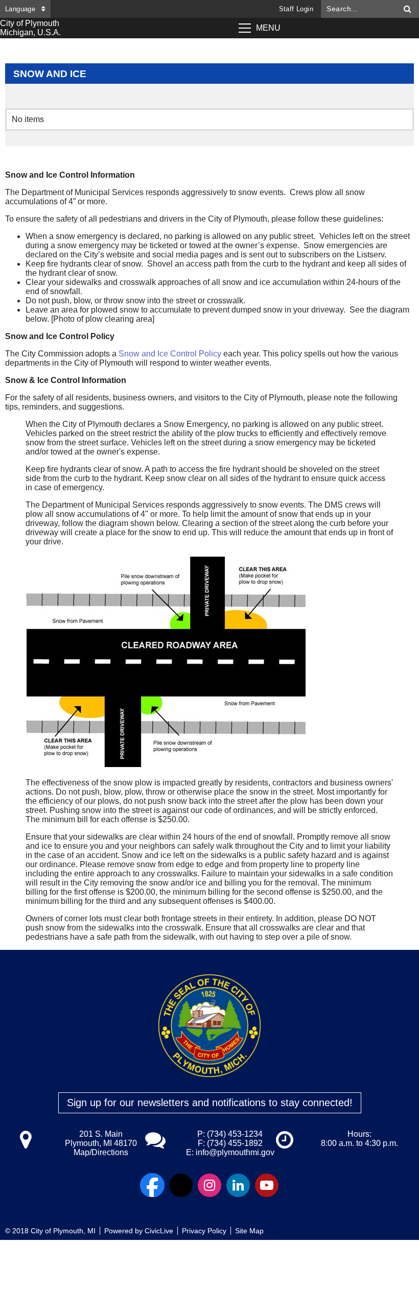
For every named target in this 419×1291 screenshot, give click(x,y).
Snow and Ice (49, 73)
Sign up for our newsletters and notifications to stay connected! (210, 1102)
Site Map (249, 1231)
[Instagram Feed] (209, 1185)
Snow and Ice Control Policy (170, 353)
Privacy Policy (204, 1231)
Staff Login (296, 9)
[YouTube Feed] (266, 1185)
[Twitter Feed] (181, 1185)
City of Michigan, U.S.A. (30, 28)
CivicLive (159, 1231)
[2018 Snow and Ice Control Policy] (272, 362)
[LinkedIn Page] (238, 1185)
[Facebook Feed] (152, 1185)
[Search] (407, 9)
